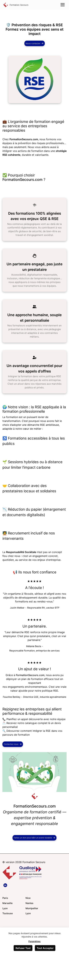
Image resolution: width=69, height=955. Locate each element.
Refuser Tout (23, 948)
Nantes (29, 903)
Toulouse (7, 913)
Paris (5, 898)
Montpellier (32, 908)
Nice (28, 898)
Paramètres (34, 941)
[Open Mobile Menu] (62, 5)
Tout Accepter (45, 948)
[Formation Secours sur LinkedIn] (5, 885)
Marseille (7, 903)
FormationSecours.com (22, 179)
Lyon (5, 908)
